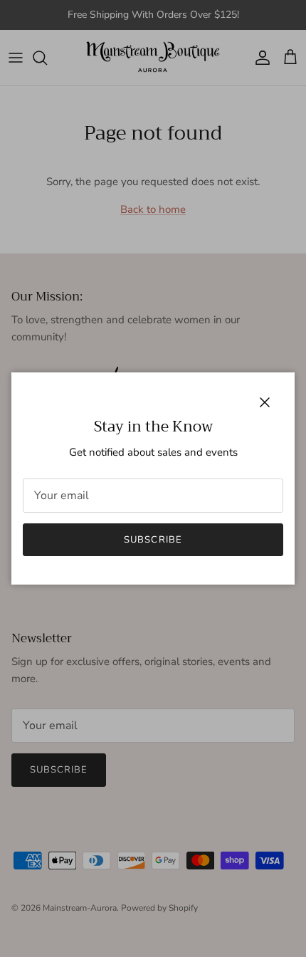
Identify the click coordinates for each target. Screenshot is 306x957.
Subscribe (152, 539)
